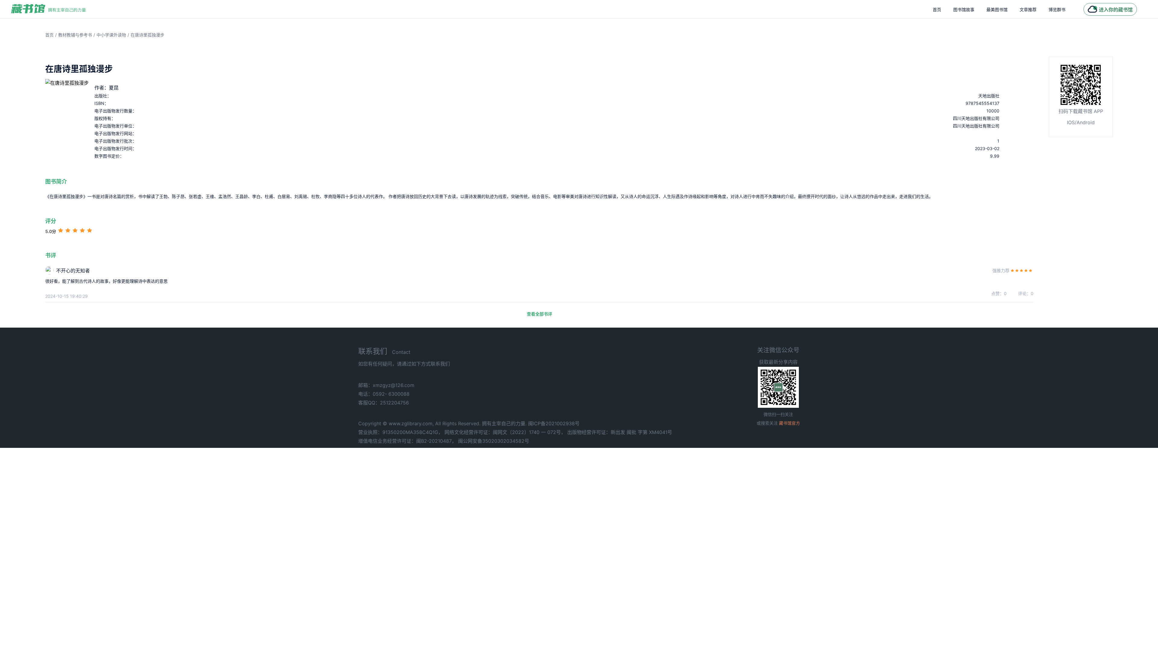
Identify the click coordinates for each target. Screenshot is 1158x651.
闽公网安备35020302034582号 (493, 441)
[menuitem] (937, 9)
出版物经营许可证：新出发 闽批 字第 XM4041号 (619, 432)
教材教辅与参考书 (75, 34)
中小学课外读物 (111, 34)
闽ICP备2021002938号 (554, 423)
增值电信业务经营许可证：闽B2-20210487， (407, 441)
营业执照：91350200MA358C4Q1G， (400, 432)
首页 (937, 9)
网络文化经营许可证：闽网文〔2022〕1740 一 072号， (505, 432)
